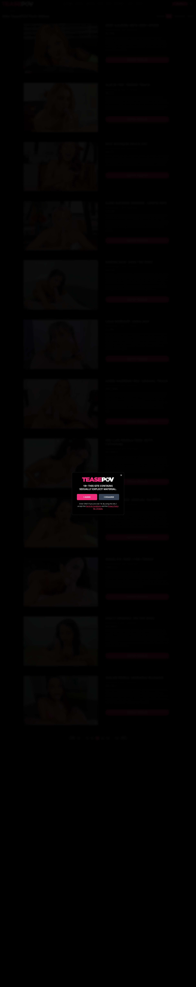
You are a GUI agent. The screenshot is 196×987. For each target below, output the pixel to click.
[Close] (121, 475)
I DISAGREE (109, 497)
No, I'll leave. (98, 509)
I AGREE (87, 497)
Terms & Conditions (93, 506)
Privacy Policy (113, 506)
